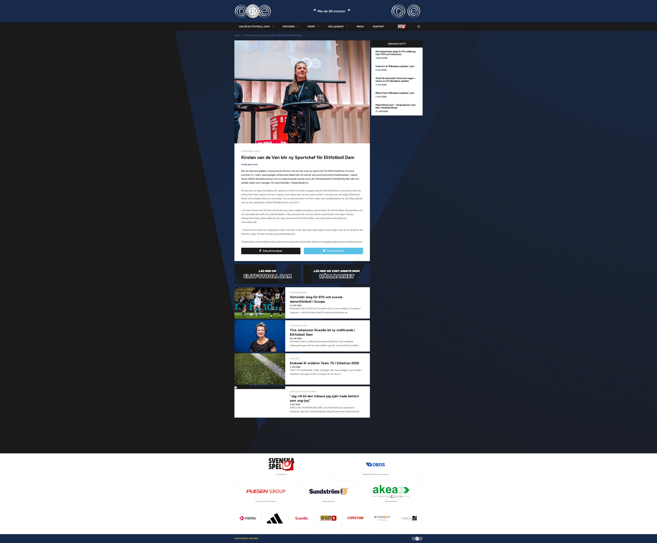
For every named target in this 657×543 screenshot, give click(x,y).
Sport (311, 26)
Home (237, 35)
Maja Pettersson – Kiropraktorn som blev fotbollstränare (396, 106)
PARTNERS (288, 26)
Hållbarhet (336, 26)
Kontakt (378, 26)
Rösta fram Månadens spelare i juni (395, 93)
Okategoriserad (298, 293)
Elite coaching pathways (303, 392)
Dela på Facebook (272, 250)
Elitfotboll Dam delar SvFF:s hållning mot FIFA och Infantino (396, 53)
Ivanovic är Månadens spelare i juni (395, 66)
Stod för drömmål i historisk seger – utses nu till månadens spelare (395, 79)
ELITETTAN (294, 359)
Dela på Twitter (335, 250)
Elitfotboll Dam (250, 151)
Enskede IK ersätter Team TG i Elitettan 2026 (324, 363)
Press (360, 26)
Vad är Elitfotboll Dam (254, 26)
